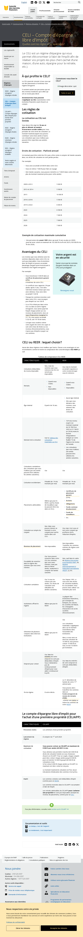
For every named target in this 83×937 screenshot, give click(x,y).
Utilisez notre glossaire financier (63, 880)
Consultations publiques (37, 860)
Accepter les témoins (58, 928)
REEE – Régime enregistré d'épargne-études (10, 130)
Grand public (6, 24)
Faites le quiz (66, 93)
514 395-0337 (14, 876)
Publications (44, 857)
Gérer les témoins (23, 928)
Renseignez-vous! (67, 290)
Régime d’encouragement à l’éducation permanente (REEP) (70, 567)
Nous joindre (13, 868)
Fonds (6, 183)
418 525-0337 (13, 874)
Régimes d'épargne (32, 24)
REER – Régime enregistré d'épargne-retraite (11, 93)
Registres (61, 857)
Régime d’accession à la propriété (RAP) (70, 561)
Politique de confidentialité (15, 922)
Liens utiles (55, 886)
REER (69, 704)
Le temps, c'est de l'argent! (39, 826)
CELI (72, 795)
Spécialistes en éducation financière (60, 893)
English (24, 2)
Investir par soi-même (9, 57)
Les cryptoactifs (9, 50)
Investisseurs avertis (8, 190)
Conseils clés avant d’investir (10, 76)
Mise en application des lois (59, 860)
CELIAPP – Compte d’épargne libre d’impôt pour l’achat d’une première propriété (11, 117)
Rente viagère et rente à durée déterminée (10, 162)
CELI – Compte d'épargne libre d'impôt (53, 24)
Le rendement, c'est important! (40, 830)
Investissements (18, 24)
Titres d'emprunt (9, 171)
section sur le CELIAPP (59, 809)
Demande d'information (17, 894)
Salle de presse (27, 857)
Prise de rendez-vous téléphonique (21, 890)
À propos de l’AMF (11, 857)
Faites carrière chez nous (60, 869)
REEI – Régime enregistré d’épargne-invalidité (10, 151)
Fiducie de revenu (9, 205)
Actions (6, 177)
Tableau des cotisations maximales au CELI (51, 440)
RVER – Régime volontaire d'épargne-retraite (11, 140)
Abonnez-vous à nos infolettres (62, 874)
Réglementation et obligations (14, 860)
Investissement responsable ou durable (9, 67)
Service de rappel (15, 886)
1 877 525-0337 (17, 879)
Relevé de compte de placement (10, 198)
